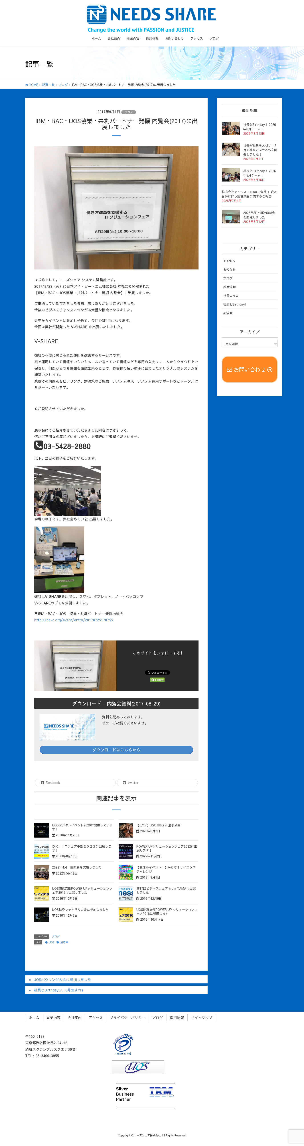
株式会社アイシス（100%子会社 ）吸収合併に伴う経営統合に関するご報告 (249, 194)
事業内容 (53, 1017)
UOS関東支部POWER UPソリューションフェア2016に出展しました (82, 890)
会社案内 (74, 1017)
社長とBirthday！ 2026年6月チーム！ (259, 126)
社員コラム (231, 295)
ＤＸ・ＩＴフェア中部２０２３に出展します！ (81, 848)
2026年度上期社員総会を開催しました (259, 214)
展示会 (64, 942)
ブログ (129, 112)
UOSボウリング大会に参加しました (62, 979)
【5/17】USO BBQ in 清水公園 (158, 825)
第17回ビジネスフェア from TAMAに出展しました (166, 890)
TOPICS (229, 261)
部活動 (228, 313)
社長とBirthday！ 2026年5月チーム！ (259, 173)
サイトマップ (201, 1017)
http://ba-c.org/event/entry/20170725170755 (73, 619)
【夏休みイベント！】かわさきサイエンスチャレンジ (166, 869)
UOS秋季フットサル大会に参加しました (80, 909)
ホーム (34, 1017)
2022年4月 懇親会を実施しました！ (78, 867)
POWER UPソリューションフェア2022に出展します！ (166, 848)
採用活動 (229, 287)
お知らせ (229, 269)
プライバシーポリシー (127, 1017)
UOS (51, 942)
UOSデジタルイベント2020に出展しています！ (82, 827)
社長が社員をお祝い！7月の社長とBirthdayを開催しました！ (260, 150)
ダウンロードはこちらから (116, 749)
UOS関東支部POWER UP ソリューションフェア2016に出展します (167, 911)
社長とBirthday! (234, 304)
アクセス (96, 1017)
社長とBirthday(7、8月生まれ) (58, 989)
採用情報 (177, 1017)
